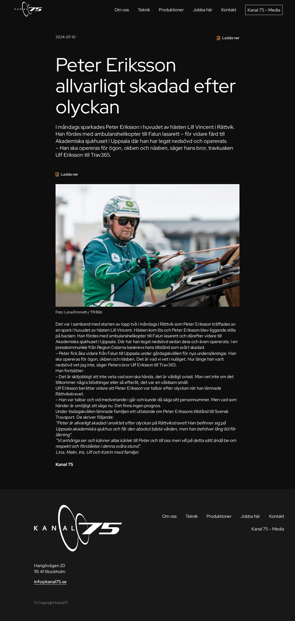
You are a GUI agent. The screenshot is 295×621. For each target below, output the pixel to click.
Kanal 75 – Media (264, 10)
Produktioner (171, 10)
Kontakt (228, 10)
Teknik (144, 10)
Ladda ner (230, 37)
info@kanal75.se (50, 582)
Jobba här (202, 10)
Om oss (122, 10)
